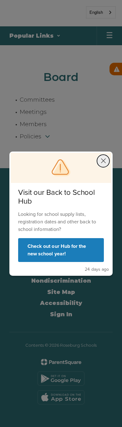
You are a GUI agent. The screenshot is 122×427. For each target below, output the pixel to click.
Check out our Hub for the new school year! (57, 250)
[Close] (103, 161)
